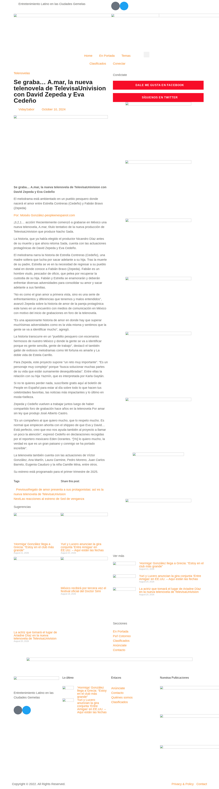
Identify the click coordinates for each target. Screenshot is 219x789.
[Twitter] (124, 6)
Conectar (119, 63)
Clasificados (97, 63)
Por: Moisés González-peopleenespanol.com (44, 215)
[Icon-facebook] (115, 6)
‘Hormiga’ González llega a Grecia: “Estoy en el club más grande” (34, 547)
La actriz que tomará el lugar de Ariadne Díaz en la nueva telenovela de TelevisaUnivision (35, 635)
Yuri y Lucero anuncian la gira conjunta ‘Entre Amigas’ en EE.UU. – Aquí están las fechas (82, 547)
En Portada (107, 55)
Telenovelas (22, 73)
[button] (146, 54)
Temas (126, 55)
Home (88, 55)
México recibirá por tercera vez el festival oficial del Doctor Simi (83, 589)
